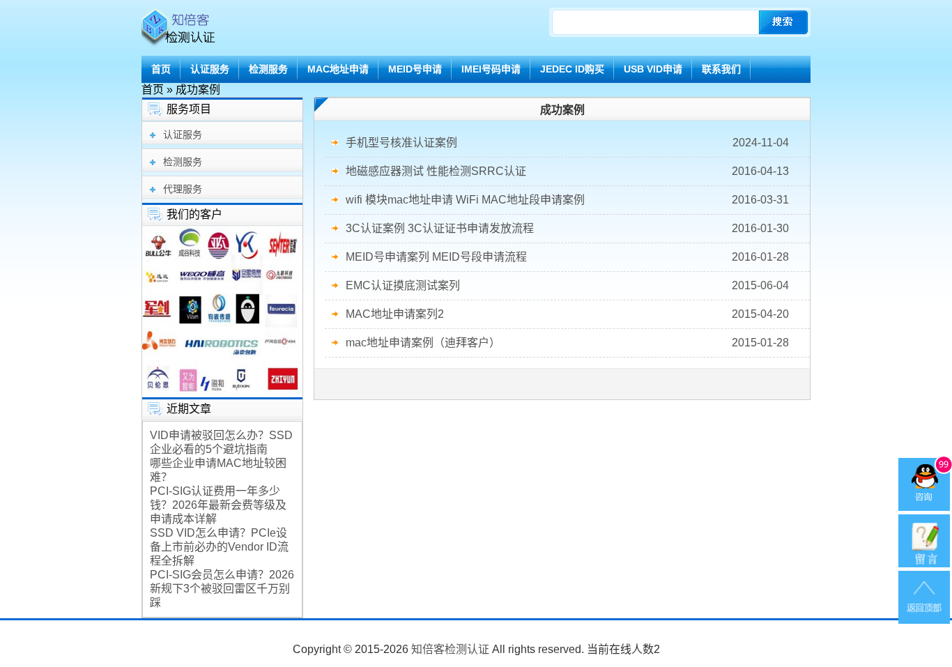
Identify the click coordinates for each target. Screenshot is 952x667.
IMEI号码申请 (491, 69)
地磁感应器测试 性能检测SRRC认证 (436, 171)
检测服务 (268, 69)
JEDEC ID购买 (572, 69)
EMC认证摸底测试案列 (403, 285)
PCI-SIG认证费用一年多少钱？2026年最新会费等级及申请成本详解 (218, 505)
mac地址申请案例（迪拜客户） (423, 342)
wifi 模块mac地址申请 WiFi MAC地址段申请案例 (465, 200)
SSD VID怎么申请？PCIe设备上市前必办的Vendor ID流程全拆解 (219, 547)
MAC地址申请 (338, 69)
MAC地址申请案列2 (395, 314)
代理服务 (182, 188)
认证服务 (209, 69)
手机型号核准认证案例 (401, 142)
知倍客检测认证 (450, 649)
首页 (161, 69)
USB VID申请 (653, 69)
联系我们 (721, 69)
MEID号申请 (415, 69)
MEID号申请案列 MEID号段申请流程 (436, 257)
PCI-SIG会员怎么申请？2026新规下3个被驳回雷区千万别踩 (222, 588)
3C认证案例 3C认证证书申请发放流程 (440, 228)
